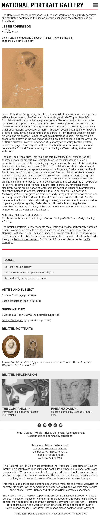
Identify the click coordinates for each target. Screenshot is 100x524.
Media (38, 432)
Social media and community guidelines (50, 435)
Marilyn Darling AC (12, 320)
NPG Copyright (85, 508)
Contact (28, 432)
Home (18, 432)
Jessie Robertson (12, 300)
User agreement (75, 432)
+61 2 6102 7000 (54, 454)
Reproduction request (26, 239)
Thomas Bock (10, 32)
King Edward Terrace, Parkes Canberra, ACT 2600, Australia (50, 450)
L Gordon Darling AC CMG (17, 314)
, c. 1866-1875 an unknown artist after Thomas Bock (41, 362)
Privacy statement (54, 432)
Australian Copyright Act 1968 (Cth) (65, 501)
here (12, 21)
